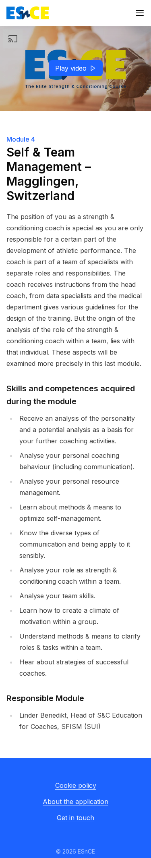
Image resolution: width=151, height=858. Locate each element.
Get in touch (75, 818)
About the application (75, 801)
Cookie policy (75, 785)
